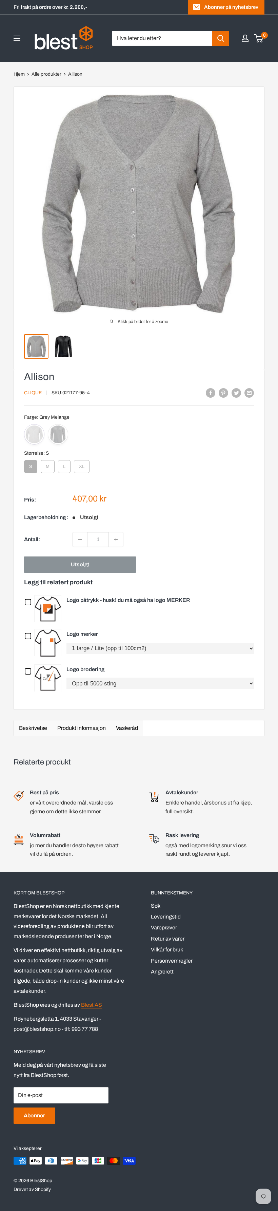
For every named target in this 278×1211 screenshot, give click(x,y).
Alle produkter (46, 74)
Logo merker (82, 634)
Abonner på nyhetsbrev (231, 7)
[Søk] (220, 38)
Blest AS (91, 1005)
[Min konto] (245, 38)
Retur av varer (167, 939)
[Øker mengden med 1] (116, 539)
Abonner (34, 1115)
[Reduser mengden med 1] (80, 539)
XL (82, 464)
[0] (259, 38)
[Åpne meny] (17, 38)
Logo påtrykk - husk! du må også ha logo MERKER (128, 600)
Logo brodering (85, 669)
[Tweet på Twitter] (236, 392)
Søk (155, 906)
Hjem (19, 74)
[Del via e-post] (249, 392)
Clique (33, 392)
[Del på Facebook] (210, 392)
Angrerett (162, 972)
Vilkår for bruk (167, 949)
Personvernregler (172, 961)
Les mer (49, 608)
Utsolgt (80, 564)
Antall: (32, 539)
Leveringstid (166, 917)
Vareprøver (164, 927)
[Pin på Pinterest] (223, 392)
